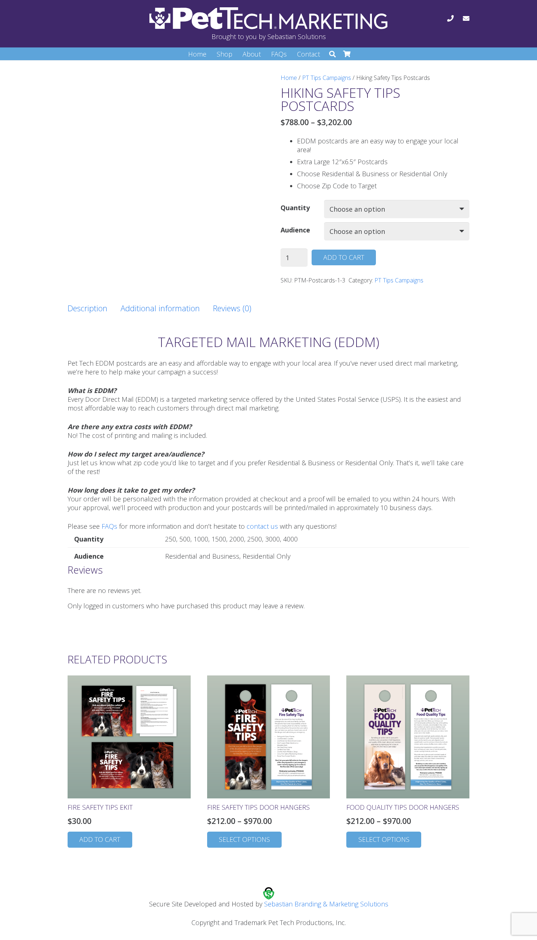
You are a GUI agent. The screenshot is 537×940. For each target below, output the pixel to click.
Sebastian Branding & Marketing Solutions (326, 903)
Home (289, 78)
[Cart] (347, 54)
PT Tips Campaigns (326, 78)
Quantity (295, 207)
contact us (262, 526)
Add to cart (343, 257)
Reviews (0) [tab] (232, 308)
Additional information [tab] (160, 308)
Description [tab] (87, 308)
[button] (332, 54)
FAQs (109, 526)
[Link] (450, 18)
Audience (295, 230)
